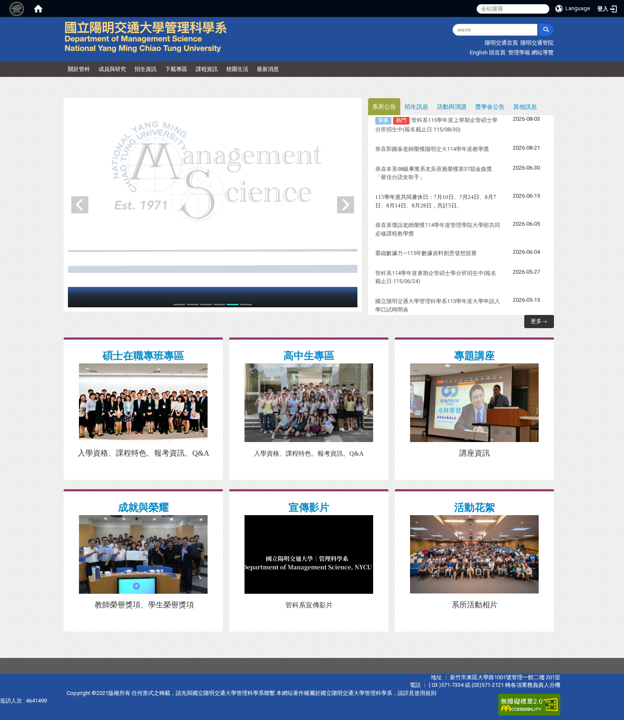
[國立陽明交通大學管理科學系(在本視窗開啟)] (146, 36)
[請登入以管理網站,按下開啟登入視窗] (17, 8)
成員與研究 (112, 69)
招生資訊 (146, 69)
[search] (546, 30)
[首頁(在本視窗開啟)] (38, 8)
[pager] (179, 304)
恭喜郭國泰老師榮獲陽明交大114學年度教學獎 (432, 149)
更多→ (539, 321)
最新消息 (268, 69)
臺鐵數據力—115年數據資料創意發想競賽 (426, 253)
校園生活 (237, 69)
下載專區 (176, 69)
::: (380, 27)
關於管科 (79, 69)
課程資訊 (207, 69)
